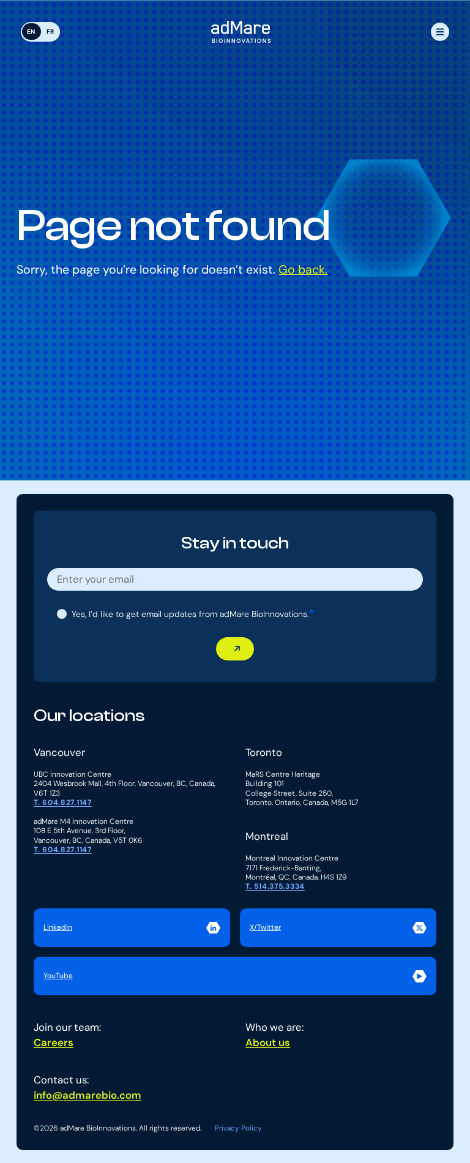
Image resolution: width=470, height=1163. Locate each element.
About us (267, 1043)
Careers (53, 1043)
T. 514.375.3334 (275, 887)
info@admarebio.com (87, 1095)
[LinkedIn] (132, 927)
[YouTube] (235, 976)
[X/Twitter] (338, 927)
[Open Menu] (440, 32)
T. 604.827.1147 (63, 803)
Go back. (302, 269)
